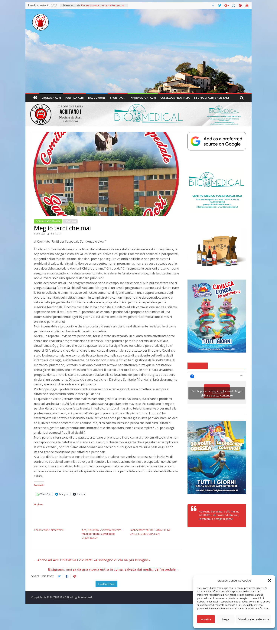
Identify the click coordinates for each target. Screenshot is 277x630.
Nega (225, 619)
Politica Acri (74, 97)
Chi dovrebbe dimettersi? (49, 530)
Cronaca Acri (51, 97)
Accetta (206, 619)
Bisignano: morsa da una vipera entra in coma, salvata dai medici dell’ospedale (114, 569)
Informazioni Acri (143, 97)
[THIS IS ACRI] (35, 98)
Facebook (197, 365)
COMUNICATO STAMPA (48, 221)
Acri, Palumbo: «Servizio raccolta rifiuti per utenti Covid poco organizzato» (101, 533)
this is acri (56, 233)
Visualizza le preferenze (253, 619)
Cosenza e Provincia (175, 97)
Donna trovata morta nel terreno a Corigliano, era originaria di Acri (102, 7)
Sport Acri (117, 97)
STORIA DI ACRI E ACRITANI (211, 97)
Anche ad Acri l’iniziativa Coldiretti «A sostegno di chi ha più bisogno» (91, 560)
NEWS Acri (70, 221)
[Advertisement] (138, 64)
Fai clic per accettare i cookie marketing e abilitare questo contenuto (216, 393)
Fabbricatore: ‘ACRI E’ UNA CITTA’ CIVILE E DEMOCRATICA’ (150, 532)
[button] (269, 580)
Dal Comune (97, 97)
